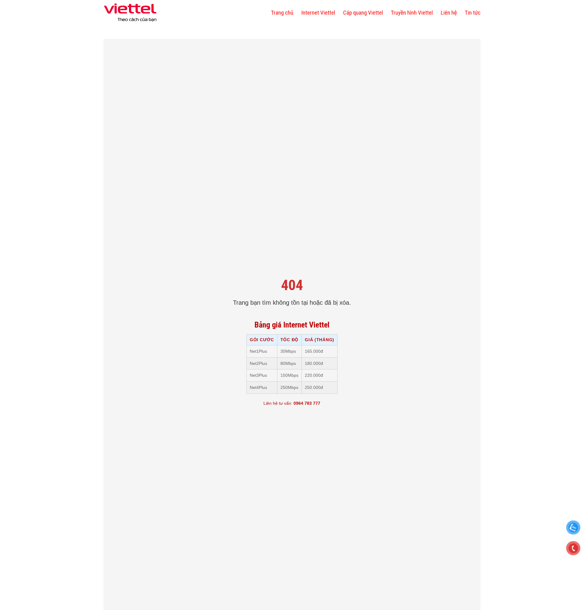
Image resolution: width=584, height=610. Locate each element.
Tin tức (473, 12)
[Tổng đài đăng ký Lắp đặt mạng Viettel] (130, 12)
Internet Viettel (318, 12)
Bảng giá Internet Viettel (292, 324)
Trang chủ (282, 12)
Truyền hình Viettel (412, 12)
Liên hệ (449, 12)
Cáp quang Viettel (363, 12)
